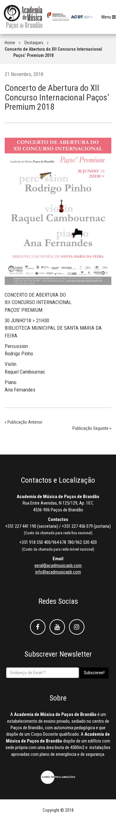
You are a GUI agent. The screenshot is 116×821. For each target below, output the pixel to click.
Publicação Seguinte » (91, 428)
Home (10, 42)
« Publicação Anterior (23, 422)
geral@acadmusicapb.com (58, 565)
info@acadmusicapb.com (58, 572)
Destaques (33, 42)
